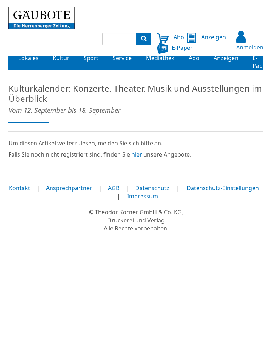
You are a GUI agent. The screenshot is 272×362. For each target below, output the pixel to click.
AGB (113, 188)
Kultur (61, 58)
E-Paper (182, 48)
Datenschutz (152, 188)
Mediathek (160, 58)
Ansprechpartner (69, 188)
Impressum (142, 196)
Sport (91, 58)
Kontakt (19, 188)
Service (122, 58)
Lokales (28, 58)
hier (136, 154)
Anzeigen (213, 37)
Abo (178, 37)
